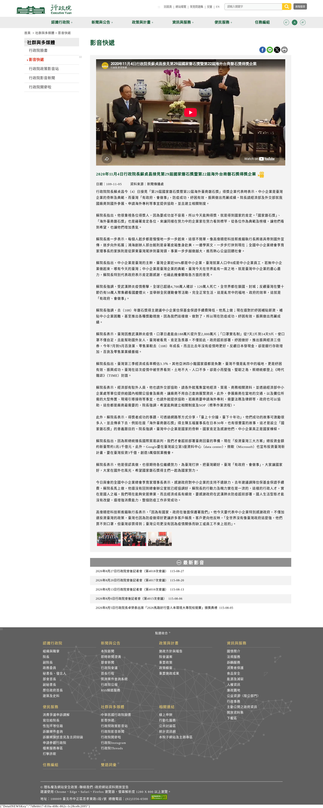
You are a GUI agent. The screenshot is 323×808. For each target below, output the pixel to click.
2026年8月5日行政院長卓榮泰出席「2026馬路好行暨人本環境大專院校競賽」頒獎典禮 (164, 607)
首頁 (27, 33)
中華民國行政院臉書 (116, 715)
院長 (46, 657)
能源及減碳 (235, 679)
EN (217, 6)
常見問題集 (196, 6)
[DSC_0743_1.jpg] (109, 539)
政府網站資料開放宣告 (112, 787)
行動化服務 (167, 720)
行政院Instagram (113, 743)
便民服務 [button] (222, 22)
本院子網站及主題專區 (176, 737)
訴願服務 (233, 662)
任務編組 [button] (262, 22)
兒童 (209, 6)
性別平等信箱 (53, 726)
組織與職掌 (51, 651)
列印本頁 (284, 50)
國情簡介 (233, 651)
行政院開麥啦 (40, 87)
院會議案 (166, 657)
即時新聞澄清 (111, 657)
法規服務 (233, 657)
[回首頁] (43, 9)
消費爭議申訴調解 (56, 715)
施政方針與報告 (171, 651)
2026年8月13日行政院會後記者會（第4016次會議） (140, 589)
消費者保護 (235, 668)
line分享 (270, 50)
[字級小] (286, 23)
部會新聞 (107, 662)
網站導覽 (181, 6)
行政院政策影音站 (44, 69)
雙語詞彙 (109, 765)
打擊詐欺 (49, 754)
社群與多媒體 (44, 33)
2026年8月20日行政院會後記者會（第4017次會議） (140, 580)
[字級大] (303, 23)
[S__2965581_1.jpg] (160, 539)
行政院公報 (109, 685)
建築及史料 (51, 696)
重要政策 (166, 662)
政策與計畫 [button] (141, 22)
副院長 (48, 662)
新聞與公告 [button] (101, 22)
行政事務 (233, 701)
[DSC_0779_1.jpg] (134, 539)
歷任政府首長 (53, 690)
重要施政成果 (169, 673)
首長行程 (107, 673)
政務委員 (49, 668)
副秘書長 (49, 685)
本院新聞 (107, 651)
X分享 (277, 50)
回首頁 (168, 6)
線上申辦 (166, 715)
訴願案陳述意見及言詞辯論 (63, 737)
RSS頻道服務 (110, 690)
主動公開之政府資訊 (242, 707)
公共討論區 (167, 726)
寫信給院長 (51, 720)
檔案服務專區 (53, 748)
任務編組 (51, 765)
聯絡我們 (86, 787)
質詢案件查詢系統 (114, 679)
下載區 (232, 718)
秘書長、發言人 (54, 673)
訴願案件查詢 (53, 731)
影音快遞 (64, 33)
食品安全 (233, 673)
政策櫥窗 (166, 668)
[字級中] (294, 23)
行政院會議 (109, 668)
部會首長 (49, 679)
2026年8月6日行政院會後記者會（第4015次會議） (139, 598)
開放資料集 (235, 712)
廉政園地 (233, 690)
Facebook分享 (262, 50)
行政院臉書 (38, 51)
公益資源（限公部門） (244, 696)
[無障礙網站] (159, 797)
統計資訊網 (167, 731)
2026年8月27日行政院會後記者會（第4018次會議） (140, 571)
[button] (286, 22)
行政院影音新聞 (42, 78)
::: (159, 6)
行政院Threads (112, 748)
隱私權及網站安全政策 (61, 787)
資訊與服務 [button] (181, 22)
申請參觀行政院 (54, 743)
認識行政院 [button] (60, 22)
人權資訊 (233, 685)
